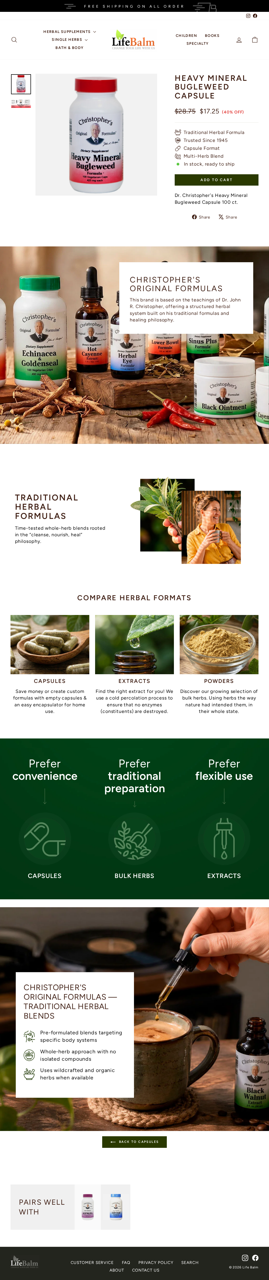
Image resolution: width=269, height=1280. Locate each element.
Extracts (134, 681)
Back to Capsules (138, 1142)
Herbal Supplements (67, 31)
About (117, 1270)
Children (186, 35)
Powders (219, 681)
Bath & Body (69, 48)
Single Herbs (67, 39)
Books (212, 35)
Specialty (198, 43)
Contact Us (145, 1270)
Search (189, 1262)
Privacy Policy (155, 1262)
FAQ (126, 1262)
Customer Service (92, 1262)
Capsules (50, 681)
